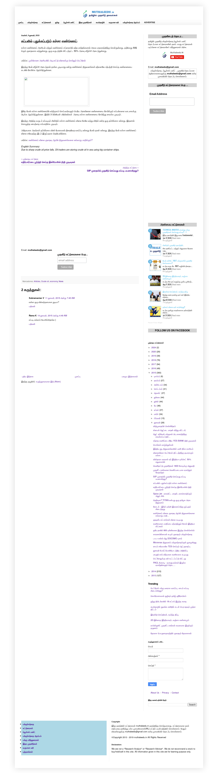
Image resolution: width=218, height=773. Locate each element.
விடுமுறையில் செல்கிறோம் (164, 426)
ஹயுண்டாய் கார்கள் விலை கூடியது (168, 519)
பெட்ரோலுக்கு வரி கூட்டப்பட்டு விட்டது (169, 558)
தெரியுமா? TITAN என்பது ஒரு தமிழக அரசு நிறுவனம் (171, 501)
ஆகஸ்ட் (157, 392)
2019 (154, 355)
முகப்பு (20, 22)
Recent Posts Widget (155, 323)
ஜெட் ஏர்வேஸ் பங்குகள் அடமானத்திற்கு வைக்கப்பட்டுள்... (170, 435)
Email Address (158, 94)
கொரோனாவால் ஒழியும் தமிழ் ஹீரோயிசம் (168, 595)
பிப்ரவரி (157, 418)
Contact (175, 692)
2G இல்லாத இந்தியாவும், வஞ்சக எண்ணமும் (175, 277)
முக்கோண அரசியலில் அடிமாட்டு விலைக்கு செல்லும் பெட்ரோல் (57, 60)
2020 (154, 351)
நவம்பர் (157, 380)
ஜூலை (157, 397)
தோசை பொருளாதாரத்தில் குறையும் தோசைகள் (171, 633)
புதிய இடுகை (28, 376)
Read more (176, 238)
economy (54, 281)
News (61, 281)
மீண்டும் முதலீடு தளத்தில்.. (173, 245)
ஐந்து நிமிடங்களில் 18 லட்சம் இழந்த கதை (169, 601)
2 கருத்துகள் (167, 286)
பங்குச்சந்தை (32, 22)
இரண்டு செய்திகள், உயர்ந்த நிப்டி (175, 291)
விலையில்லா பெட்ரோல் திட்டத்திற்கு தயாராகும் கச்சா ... (173, 454)
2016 (154, 368)
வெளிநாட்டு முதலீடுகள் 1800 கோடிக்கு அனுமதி (174, 465)
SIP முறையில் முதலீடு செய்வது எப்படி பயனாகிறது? (169, 478)
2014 (154, 571)
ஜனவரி (157, 422)
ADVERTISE (149, 22)
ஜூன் (156, 401)
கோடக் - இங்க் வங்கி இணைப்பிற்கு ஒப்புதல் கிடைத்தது (172, 508)
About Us (155, 692)
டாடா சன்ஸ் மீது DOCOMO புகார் (167, 538)
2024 (154, 347)
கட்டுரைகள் (46, 22)
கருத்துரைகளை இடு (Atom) (48, 381)
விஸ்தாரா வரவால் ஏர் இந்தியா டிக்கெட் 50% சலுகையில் (172, 460)
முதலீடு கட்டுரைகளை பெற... (72, 254)
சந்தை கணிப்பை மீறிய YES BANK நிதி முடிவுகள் (174, 440)
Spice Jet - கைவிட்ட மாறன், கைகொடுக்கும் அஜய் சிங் (172, 495)
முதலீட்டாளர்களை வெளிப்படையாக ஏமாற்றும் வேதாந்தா (172, 471)
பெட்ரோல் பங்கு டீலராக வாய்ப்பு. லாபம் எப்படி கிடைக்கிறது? (170, 589)
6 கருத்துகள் (167, 271)
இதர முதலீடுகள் (85, 22)
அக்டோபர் (158, 384)
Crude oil (45, 281)
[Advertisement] (80, 210)
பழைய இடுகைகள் (130, 376)
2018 (154, 359)
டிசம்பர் (157, 376)
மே (155, 405)
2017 (154, 364)
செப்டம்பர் (158, 388)
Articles (37, 281)
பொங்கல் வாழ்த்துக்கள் (163, 444)
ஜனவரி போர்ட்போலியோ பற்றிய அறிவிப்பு (170, 550)
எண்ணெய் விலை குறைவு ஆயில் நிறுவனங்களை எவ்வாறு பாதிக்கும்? (61, 140)
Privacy (165, 692)
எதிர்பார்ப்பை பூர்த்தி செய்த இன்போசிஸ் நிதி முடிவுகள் (172, 488)
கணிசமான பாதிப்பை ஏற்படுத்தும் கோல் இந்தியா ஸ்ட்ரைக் (174, 525)
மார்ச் (156, 414)
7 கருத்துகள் (167, 302)
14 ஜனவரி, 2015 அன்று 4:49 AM (52, 315)
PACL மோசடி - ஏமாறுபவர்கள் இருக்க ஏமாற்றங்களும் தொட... (169, 564)
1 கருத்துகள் (167, 255)
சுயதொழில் (100, 22)
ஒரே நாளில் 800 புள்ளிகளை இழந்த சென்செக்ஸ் (174, 530)
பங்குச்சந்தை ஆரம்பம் (131, 22)
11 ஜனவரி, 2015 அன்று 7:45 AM (60, 297)
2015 (154, 372)
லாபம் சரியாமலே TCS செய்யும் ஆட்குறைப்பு (171, 546)
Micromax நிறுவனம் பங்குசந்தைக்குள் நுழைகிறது (174, 542)
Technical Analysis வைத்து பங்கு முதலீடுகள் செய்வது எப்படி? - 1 (176, 230)
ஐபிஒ (57, 22)
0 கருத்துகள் (167, 240)
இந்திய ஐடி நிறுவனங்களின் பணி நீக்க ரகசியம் (173, 448)
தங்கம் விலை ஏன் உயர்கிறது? (174, 307)
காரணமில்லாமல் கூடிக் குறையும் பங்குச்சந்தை (172, 534)
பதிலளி (32, 306)
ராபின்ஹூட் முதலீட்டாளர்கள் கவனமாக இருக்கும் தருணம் (172, 626)
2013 (154, 575)
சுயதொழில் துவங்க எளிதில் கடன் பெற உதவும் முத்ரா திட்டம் (173, 608)
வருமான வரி (114, 22)
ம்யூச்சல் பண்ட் (69, 22)
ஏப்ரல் (156, 409)
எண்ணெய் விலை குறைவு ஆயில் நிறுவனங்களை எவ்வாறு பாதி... (174, 514)
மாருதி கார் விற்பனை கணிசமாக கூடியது (170, 554)
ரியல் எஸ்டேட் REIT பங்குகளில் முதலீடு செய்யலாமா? (177, 261)
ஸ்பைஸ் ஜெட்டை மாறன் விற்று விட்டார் (169, 430)
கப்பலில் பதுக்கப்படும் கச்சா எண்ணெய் (170, 483)
